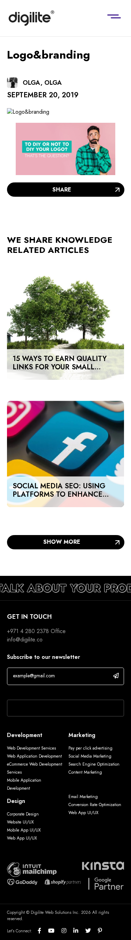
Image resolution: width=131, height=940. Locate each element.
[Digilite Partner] (32, 869)
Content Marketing (85, 772)
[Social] (43, 931)
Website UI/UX (20, 822)
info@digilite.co (25, 640)
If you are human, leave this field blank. (53, 690)
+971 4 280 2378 (28, 631)
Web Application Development (34, 756)
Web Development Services (31, 748)
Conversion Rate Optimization (94, 805)
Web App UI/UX (22, 838)
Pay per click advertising (90, 748)
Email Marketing (83, 797)
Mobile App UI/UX (24, 830)
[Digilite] (31, 18)
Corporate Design (23, 814)
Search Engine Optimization (93, 764)
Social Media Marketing (89, 756)
